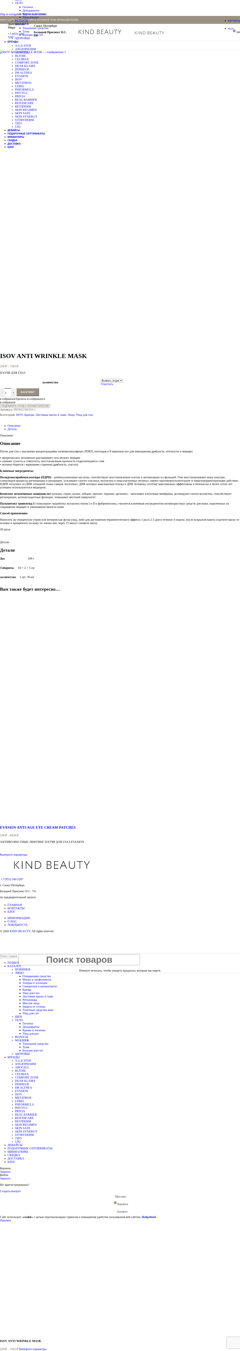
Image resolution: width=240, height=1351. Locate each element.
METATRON (23, 82)
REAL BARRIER (26, 99)
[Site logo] (100, 35)
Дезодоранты (30, 10)
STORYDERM (24, 120)
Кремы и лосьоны (33, 13)
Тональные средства (35, 28)
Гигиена (27, 7)
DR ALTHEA (23, 72)
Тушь (25, 31)
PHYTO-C (21, 93)
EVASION (21, 76)
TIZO (18, 123)
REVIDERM (23, 106)
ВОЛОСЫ (21, 20)
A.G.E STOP (23, 45)
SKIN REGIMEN (26, 109)
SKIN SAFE (22, 113)
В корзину (28, 392)
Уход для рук (30, 17)
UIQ (17, 126)
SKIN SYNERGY (26, 116)
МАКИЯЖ (22, 24)
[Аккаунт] (174, 32)
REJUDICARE (24, 103)
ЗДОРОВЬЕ (22, 38)
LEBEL (20, 86)
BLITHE (20, 55)
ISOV (18, 79)
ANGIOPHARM (25, 49)
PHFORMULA (24, 89)
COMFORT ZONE (27, 62)
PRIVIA (20, 96)
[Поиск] (180, 32)
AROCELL (22, 52)
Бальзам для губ (32, 34)
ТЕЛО (19, 3)
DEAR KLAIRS (25, 66)
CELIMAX (22, 59)
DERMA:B (22, 69)
